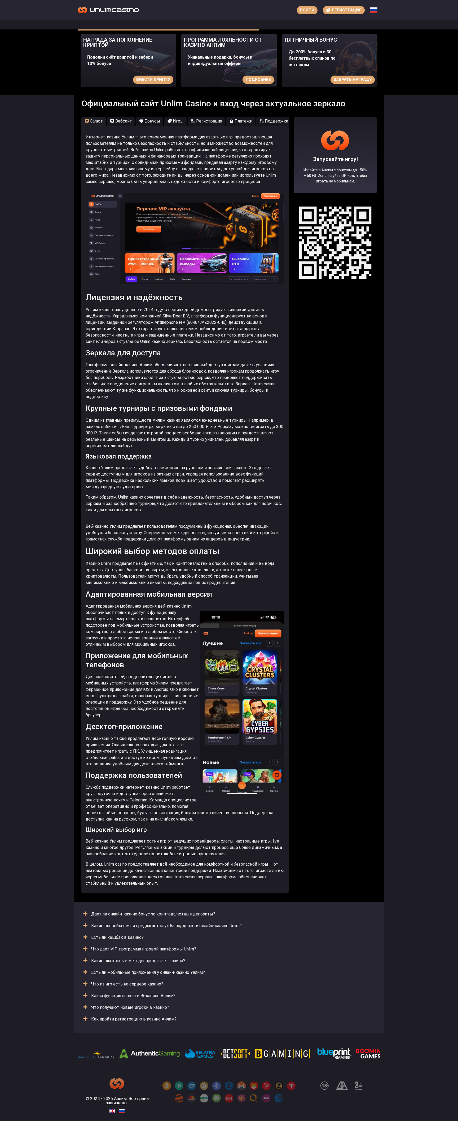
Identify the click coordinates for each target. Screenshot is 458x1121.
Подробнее (258, 79)
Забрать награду (353, 79)
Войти (307, 10)
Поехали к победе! (335, 174)
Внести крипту (153, 79)
